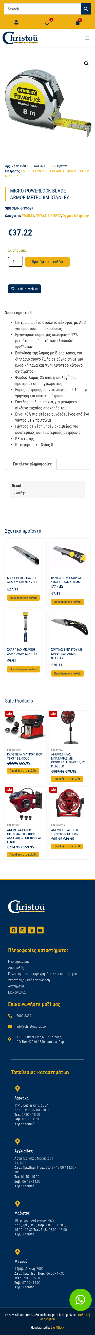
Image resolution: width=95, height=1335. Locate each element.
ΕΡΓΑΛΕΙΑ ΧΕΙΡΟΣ (41, 166)
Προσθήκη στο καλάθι (47, 262)
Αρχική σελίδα (15, 166)
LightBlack (57, 1327)
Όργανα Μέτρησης (76, 216)
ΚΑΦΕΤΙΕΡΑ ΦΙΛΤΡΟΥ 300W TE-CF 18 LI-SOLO (25, 756)
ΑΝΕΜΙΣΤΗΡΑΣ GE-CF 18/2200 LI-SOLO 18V (65, 832)
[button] (86, 63)
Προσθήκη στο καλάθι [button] (23, 597)
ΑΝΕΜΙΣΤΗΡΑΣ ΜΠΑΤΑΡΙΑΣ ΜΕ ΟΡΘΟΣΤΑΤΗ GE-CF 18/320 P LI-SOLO (68, 760)
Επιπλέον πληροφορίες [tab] (32, 464)
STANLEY (28, 216)
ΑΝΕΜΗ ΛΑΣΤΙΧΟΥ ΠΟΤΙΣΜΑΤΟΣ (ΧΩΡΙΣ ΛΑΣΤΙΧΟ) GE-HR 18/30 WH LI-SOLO (24, 836)
